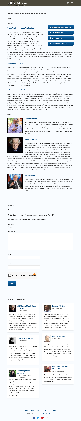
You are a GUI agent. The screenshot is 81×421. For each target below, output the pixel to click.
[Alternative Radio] (17, 3)
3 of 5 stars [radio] (14, 227)
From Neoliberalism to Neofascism (20, 28)
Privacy (33, 410)
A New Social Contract (16, 90)
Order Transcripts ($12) (59, 43)
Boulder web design (48, 414)
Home (26, 410)
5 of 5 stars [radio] (19, 227)
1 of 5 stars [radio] (8, 227)
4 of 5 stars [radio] (16, 227)
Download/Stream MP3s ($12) (61, 27)
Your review (12, 231)
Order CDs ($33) (57, 38)
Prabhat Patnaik (31, 118)
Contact (54, 410)
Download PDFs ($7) (58, 32)
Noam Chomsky (31, 139)
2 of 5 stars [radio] (11, 227)
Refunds (47, 410)
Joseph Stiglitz (30, 175)
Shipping (39, 410)
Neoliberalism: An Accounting (18, 63)
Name (10, 254)
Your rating (12, 224)
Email (10, 264)
